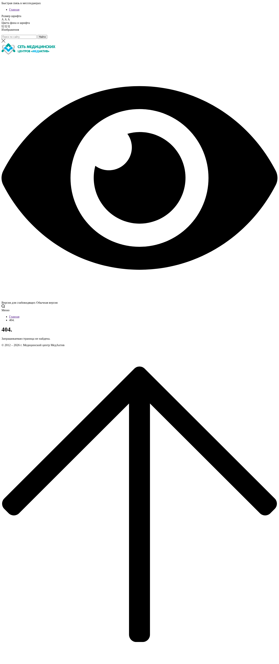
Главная (14, 9)
